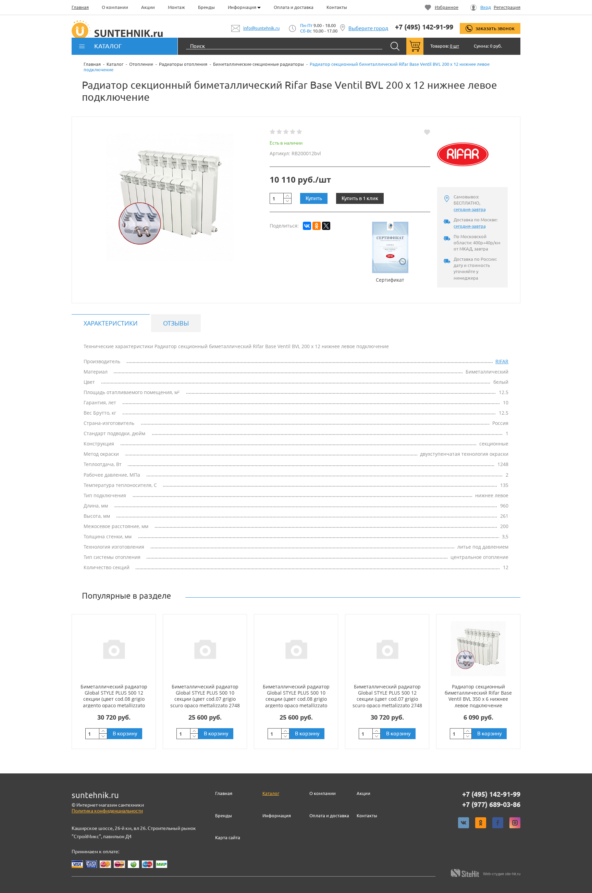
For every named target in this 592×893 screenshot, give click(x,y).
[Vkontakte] (463, 822)
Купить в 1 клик (360, 198)
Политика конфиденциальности (107, 811)
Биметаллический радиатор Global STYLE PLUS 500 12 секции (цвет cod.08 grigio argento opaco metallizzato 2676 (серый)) (114, 699)
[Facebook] (497, 822)
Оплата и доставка (293, 7)
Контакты (336, 7)
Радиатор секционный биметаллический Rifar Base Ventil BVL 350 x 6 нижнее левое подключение (478, 696)
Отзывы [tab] (176, 323)
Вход (485, 7)
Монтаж (176, 7)
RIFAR (501, 361)
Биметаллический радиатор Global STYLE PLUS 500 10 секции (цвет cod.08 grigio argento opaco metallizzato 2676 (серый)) (296, 699)
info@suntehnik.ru (261, 28)
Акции (148, 7)
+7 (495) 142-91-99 (424, 27)
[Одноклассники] (316, 226)
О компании (115, 7)
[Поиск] (395, 46)
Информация (242, 7)
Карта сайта (227, 837)
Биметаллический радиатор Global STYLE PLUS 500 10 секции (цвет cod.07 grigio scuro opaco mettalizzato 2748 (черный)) (205, 699)
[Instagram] (514, 822)
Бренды (206, 7)
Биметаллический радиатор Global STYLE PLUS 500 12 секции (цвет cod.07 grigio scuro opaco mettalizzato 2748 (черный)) (387, 699)
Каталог (270, 793)
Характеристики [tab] (111, 323)
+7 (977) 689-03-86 (491, 804)
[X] (326, 226)
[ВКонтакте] (307, 226)
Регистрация (507, 7)
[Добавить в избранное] (427, 132)
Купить (314, 198)
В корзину (125, 733)
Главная (80, 7)
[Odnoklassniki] (480, 822)
